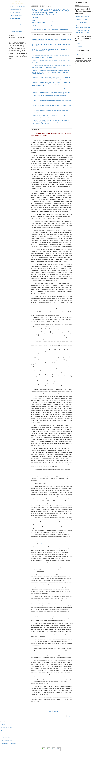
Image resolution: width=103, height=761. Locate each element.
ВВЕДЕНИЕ (35, 17)
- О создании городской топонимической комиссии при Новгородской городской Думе (50, 111)
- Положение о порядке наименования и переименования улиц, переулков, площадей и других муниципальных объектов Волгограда (51, 78)
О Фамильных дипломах (16, 9)
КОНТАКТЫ (4, 734)
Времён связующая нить (82, 16)
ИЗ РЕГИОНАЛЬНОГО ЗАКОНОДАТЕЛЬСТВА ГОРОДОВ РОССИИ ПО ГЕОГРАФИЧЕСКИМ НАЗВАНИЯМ (50, 49)
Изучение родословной (82, 54)
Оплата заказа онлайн (15, 25)
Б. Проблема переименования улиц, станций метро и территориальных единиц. (50, 29)
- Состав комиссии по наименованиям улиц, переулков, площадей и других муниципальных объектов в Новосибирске (51, 106)
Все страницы (35, 127)
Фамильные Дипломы (6, 727)
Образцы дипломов (15, 12)
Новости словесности (6, 740)
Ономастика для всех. (81, 19)
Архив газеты (79, 46)
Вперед (56, 711)
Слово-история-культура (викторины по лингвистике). (83, 26)
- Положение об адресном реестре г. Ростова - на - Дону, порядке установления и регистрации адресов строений (49, 116)
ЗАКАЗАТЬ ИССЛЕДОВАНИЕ (17, 6)
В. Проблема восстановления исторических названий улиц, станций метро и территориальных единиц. (51, 34)
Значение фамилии (15, 18)
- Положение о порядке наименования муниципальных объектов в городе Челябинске (51, 61)
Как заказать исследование (17, 21)
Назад (49, 711)
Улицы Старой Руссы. (81, 22)
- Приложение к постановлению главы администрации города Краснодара (51, 89)
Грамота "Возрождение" (16, 15)
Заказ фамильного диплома (8, 743)
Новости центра (5, 737)
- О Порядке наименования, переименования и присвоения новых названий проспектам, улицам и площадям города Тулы (51, 66)
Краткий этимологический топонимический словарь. (82, 31)
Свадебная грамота (15, 28)
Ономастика (4, 731)
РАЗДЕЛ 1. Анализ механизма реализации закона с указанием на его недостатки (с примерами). (50, 21)
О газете (78, 43)
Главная (3, 724)
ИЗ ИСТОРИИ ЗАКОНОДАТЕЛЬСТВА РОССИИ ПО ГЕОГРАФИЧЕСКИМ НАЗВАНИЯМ (51, 44)
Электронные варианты (16, 31)
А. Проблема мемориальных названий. (42, 26)
